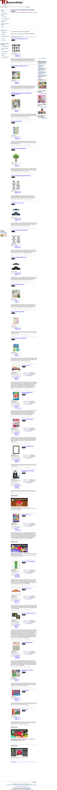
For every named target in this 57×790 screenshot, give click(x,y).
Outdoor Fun (17, 82)
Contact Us (4, 39)
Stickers (16, 137)
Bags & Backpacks (18, 485)
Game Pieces (17, 55)
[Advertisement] (3, 76)
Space (16, 164)
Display (16, 246)
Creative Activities (18, 530)
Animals (16, 354)
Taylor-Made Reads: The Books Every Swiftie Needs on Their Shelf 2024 (42, 72)
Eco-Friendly (17, 575)
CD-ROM (16, 627)
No (19, 510)
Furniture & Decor (18, 192)
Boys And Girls (16, 377)
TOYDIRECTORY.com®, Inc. (28, 789)
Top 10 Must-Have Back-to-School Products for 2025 (42, 63)
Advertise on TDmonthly (42, 58)
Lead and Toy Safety (5, 51)
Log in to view (32, 372)
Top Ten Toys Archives (5, 18)
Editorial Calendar (10, 784)
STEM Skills (17, 83)
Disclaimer (14, 787)
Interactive (17, 165)
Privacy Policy (18, 787)
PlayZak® (34, 784)
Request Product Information (28, 784)
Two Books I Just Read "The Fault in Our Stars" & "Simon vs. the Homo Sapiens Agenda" (42, 76)
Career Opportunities (24, 787)
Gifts (16, 602)
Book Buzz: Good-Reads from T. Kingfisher (42, 65)
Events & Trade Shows (16, 784)
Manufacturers (4, 53)
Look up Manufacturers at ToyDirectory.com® (21, 786)
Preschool (16, 379)
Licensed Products (18, 328)
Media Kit (3, 34)
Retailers (3, 55)
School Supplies (17, 246)
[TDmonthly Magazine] (12, 5)
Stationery (16, 461)
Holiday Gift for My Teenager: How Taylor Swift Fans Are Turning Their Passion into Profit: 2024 (42, 68)
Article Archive (4, 32)
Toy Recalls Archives (5, 46)
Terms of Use (28, 788)
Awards (3, 26)
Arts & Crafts (17, 658)
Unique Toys (4, 12)
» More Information (44, 93)
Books (16, 81)
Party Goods (17, 602)
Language (16, 301)
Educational (17, 406)
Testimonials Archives (5, 36)
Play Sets (16, 111)
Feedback (29, 787)
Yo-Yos (16, 193)
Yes (18, 510)
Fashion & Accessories (17, 487)
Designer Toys (17, 54)
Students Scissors (18, 56)
